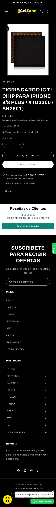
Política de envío (16, 498)
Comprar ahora (28, 164)
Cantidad (6, 138)
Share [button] (8, 191)
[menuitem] (28, 369)
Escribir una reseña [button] (28, 226)
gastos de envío (12, 120)
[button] (6, 11)
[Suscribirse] (46, 282)
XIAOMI (10, 335)
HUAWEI (10, 314)
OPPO (9, 328)
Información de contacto (38, 498)
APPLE (9, 300)
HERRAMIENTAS (15, 349)
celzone (25, 484)
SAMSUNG (11, 307)
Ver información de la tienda (21, 183)
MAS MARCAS (13, 342)
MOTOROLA (12, 321)
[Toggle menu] (46, 369)
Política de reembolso (33, 488)
